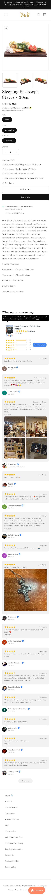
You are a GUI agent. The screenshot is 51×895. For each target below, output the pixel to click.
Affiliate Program (12, 819)
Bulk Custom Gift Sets (13, 837)
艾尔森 (10, 484)
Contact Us (9, 855)
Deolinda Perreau (14, 505)
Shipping (5, 110)
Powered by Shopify (28, 885)
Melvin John (12, 728)
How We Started (11, 807)
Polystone (9, 141)
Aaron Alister (13, 554)
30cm (7, 120)
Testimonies (10, 813)
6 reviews (11, 619)
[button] (5, 15)
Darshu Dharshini (14, 663)
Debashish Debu (14, 687)
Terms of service (26, 890)
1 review (11, 370)
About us (8, 801)
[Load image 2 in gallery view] (25, 80)
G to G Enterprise (15, 885)
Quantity (5, 147)
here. (37, 319)
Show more (25, 781)
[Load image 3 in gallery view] (41, 80)
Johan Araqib (13, 392)
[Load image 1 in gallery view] (10, 80)
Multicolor (9, 130)
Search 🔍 (9, 795)
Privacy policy (13, 890)
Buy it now (25, 197)
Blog (6, 825)
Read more (7, 414)
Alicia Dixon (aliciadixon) (17, 709)
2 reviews (11, 730)
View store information (14, 213)
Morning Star (13, 772)
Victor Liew (12, 464)
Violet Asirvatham (14, 641)
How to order (10, 831)
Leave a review (39, 345)
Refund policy (10, 867)
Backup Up (12, 367)
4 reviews (11, 394)
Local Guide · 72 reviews (16, 467)
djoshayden (12, 617)
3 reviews (11, 486)
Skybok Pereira (13, 535)
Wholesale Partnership (14, 843)
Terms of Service (12, 861)
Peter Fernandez (14, 750)
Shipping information (14, 849)
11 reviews (11, 711)
